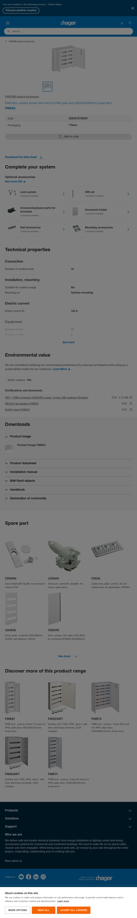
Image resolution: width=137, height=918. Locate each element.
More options (17, 910)
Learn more (63, 901)
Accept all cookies (73, 910)
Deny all (44, 910)
